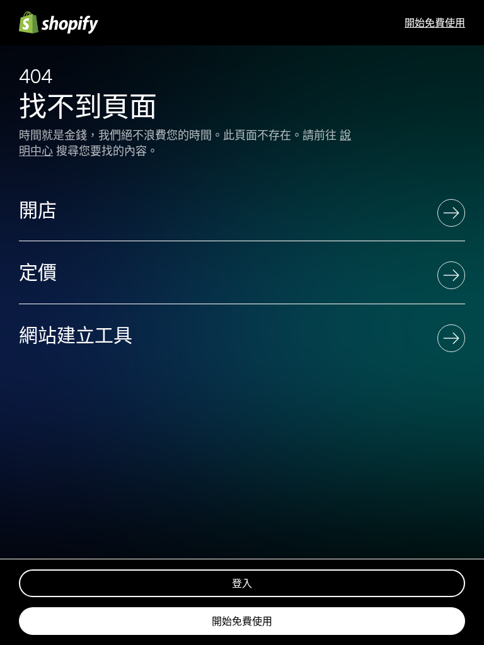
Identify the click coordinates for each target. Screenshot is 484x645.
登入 (242, 583)
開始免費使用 (435, 22)
